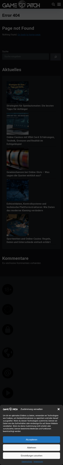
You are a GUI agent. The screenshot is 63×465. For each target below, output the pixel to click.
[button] (58, 409)
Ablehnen (31, 447)
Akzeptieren (31, 439)
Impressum (38, 462)
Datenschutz (27, 462)
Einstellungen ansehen (31, 455)
